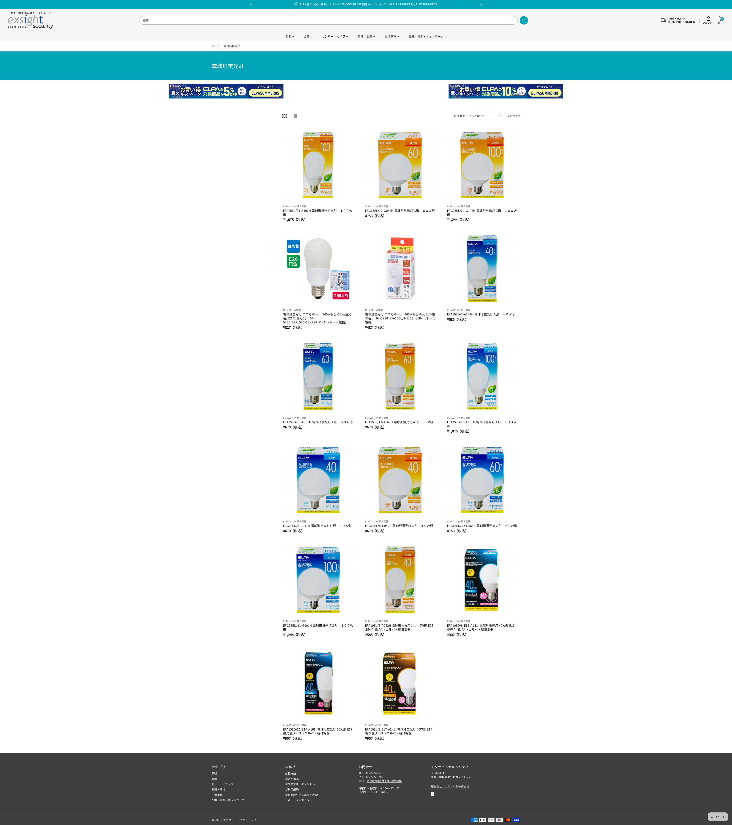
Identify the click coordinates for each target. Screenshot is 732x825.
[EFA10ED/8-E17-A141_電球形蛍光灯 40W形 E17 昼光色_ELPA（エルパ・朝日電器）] (482, 580)
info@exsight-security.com (384, 781)
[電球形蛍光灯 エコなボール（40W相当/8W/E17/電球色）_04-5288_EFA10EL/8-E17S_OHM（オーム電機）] (400, 268)
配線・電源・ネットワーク (228, 800)
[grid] (284, 115)
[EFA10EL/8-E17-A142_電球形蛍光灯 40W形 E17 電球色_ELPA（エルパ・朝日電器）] (400, 684)
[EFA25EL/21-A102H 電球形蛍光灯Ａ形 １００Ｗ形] (318, 165)
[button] (721, 20)
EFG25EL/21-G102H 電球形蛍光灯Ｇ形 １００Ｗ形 (482, 213)
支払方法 (290, 773)
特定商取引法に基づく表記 (301, 795)
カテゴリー (220, 766)
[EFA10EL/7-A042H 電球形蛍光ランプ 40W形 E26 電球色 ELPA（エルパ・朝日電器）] (400, 580)
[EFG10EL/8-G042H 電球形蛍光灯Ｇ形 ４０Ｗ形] (400, 480)
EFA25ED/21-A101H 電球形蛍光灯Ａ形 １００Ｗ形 (482, 424)
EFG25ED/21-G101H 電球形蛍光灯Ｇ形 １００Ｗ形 (318, 627)
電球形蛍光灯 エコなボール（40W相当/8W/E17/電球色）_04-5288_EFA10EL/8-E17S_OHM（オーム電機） (400, 318)
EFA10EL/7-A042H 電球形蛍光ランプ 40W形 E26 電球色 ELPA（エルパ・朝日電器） (399, 627)
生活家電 (217, 795)
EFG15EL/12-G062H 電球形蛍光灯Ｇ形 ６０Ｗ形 (400, 211)
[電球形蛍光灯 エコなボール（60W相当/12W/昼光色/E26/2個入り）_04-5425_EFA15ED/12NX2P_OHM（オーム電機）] (318, 268)
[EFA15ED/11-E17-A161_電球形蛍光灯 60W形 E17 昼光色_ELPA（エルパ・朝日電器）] (318, 684)
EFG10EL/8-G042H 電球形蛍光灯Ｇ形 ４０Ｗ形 (399, 526)
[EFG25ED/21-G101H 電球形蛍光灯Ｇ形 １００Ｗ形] (318, 580)
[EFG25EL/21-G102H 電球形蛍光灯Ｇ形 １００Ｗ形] (482, 165)
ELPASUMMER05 (426, 4)
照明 (214, 773)
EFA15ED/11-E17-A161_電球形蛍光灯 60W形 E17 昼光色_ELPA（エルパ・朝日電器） (317, 731)
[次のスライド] (481, 4)
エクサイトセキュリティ (450, 766)
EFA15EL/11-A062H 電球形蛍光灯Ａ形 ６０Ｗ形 (399, 422)
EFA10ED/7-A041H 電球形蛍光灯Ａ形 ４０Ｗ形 (481, 314)
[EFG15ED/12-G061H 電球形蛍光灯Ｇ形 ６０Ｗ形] (482, 480)
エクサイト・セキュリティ (239, 820)
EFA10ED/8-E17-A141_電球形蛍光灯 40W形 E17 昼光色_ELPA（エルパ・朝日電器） (480, 627)
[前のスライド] (251, 4)
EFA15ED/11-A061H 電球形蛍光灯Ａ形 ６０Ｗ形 (318, 422)
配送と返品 (292, 779)
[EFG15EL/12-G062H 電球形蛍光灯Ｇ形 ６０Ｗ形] (400, 165)
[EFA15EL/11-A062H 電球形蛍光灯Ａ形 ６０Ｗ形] (400, 376)
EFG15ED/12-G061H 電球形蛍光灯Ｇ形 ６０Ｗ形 (482, 526)
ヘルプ (290, 766)
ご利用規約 (292, 789)
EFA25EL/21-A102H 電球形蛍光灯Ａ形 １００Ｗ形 (317, 213)
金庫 (214, 779)
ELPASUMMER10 (403, 4)
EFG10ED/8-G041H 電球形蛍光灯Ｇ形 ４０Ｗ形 (317, 526)
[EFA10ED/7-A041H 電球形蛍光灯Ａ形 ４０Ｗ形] (482, 268)
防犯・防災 (218, 789)
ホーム (216, 46)
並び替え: (459, 116)
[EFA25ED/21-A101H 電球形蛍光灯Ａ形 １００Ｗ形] (482, 376)
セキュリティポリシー (298, 800)
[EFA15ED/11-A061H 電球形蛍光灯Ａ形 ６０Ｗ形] (318, 376)
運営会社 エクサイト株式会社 (450, 786)
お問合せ (365, 766)
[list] (295, 115)
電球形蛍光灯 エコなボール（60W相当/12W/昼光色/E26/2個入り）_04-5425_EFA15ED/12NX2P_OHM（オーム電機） (317, 318)
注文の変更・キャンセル (300, 784)
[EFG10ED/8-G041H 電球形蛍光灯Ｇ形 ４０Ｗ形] (318, 480)
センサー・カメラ (222, 784)
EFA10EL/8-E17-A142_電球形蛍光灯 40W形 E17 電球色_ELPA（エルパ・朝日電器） (398, 731)
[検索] (524, 20)
